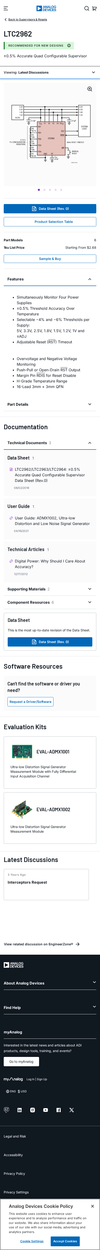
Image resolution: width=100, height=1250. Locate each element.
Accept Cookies (65, 1241)
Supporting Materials (28, 589)
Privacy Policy (14, 1173)
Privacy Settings (16, 1192)
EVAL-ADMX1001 (53, 751)
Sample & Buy (50, 259)
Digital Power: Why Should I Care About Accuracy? (50, 564)
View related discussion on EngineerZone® (38, 944)
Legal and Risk (15, 1136)
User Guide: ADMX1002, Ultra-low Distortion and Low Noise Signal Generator (52, 521)
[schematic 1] (50, 134)
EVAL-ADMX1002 (53, 809)
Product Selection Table (54, 222)
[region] (50, 1224)
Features (15, 279)
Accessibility (13, 1155)
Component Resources (30, 602)
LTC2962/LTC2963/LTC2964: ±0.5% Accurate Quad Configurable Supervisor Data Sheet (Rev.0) (50, 475)
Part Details (17, 404)
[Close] (92, 1206)
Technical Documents (29, 442)
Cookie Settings (32, 1241)
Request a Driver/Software (30, 702)
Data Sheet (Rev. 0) (54, 209)
